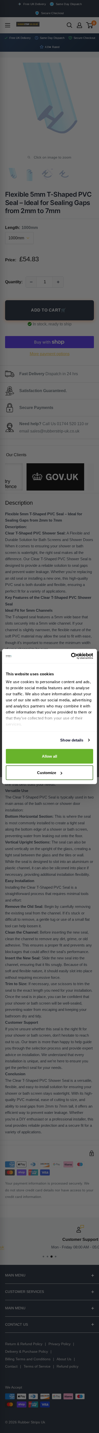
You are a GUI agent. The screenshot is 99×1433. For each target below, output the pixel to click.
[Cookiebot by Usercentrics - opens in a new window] (71, 656)
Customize (46, 773)
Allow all (49, 756)
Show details (71, 740)
